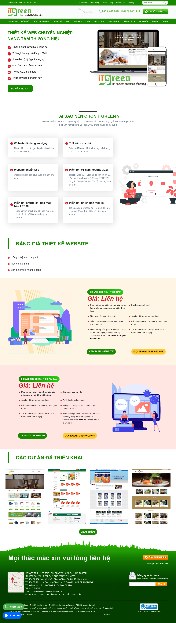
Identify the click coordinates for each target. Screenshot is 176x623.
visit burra (29, 615)
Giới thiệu (83, 3)
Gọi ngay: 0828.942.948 (148, 351)
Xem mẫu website (101, 351)
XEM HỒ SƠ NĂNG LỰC (158, 12)
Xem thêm (88, 531)
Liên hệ (131, 3)
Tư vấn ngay (19, 88)
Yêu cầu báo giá (157, 557)
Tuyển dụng (94, 3)
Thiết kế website (41, 21)
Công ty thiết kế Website (27, 3)
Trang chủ (13, 21)
